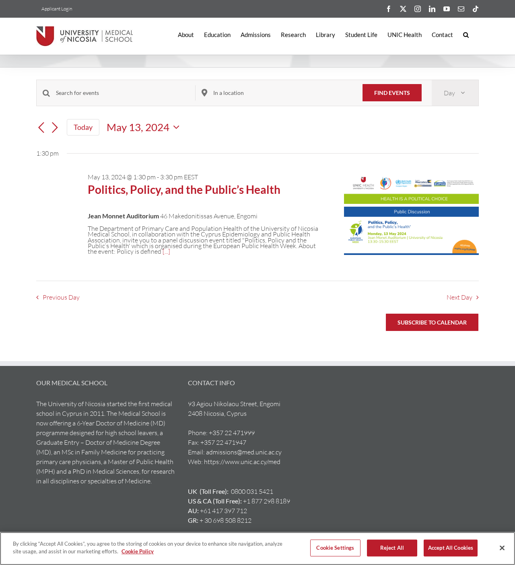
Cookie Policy (138, 551)
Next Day (459, 297)
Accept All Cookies (450, 547)
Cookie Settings (335, 547)
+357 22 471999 (232, 433)
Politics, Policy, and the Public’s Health (184, 189)
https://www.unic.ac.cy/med (242, 462)
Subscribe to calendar (432, 322)
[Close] (502, 548)
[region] (257, 548)
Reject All (392, 547)
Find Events (392, 92)
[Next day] (55, 128)
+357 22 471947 (223, 442)
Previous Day (61, 297)
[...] (166, 251)
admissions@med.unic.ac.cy (244, 452)
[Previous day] (41, 128)
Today (83, 127)
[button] (466, 34)
